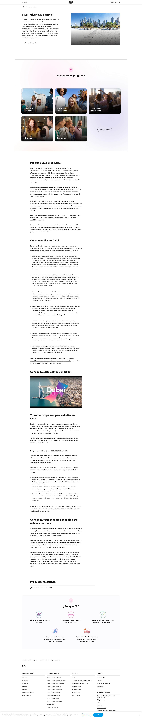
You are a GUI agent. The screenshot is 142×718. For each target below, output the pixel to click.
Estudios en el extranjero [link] (47, 660)
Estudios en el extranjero (30, 7)
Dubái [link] (57, 660)
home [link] (23, 660)
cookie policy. (68, 715)
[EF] (71, 2)
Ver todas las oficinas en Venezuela (106, 710)
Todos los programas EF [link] (33, 660)
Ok (98, 715)
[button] (25, 2)
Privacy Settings (87, 715)
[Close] (139, 715)
